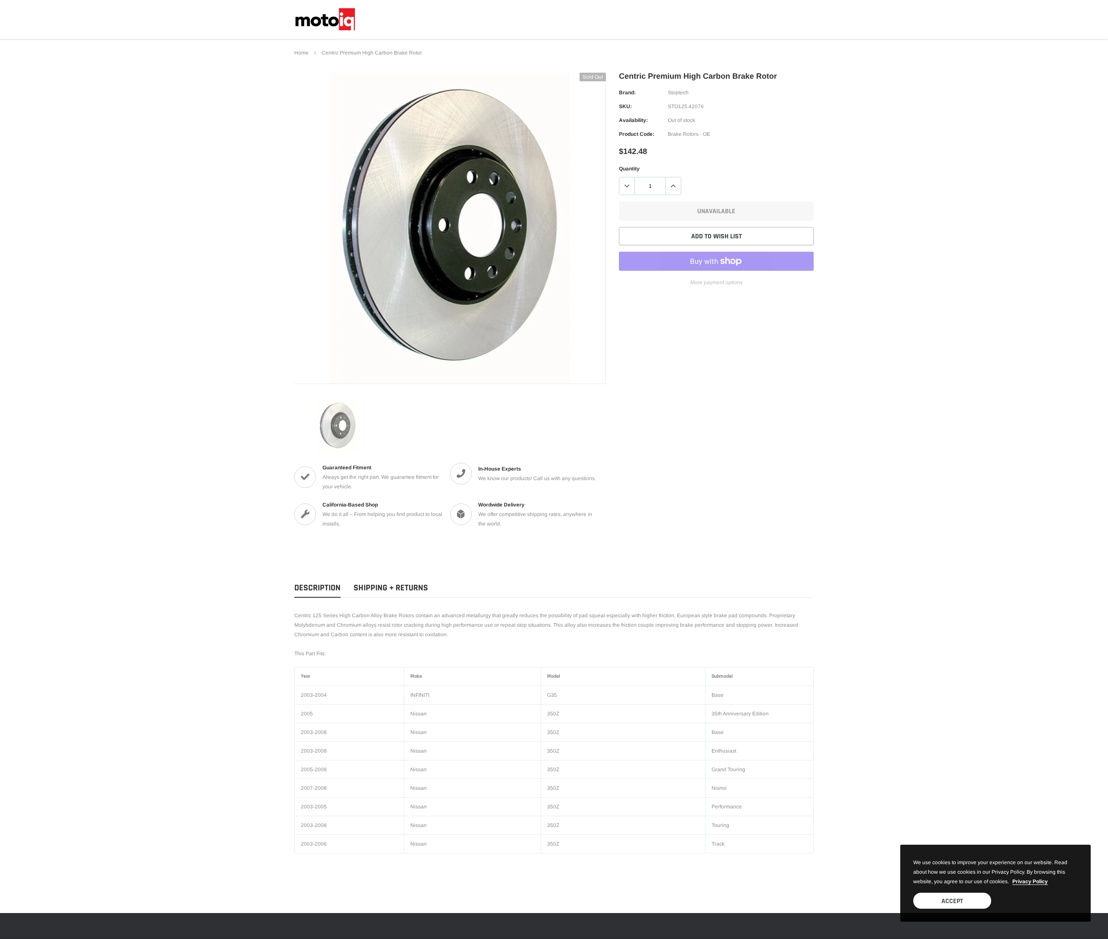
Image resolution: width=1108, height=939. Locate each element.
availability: (633, 120)
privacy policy (1030, 881)
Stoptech (678, 93)
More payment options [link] (716, 282)
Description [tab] (317, 588)
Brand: (627, 93)
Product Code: (636, 134)
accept (952, 901)
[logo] (324, 19)
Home (301, 53)
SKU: (625, 106)
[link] (338, 426)
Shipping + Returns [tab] (391, 588)
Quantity (629, 169)
